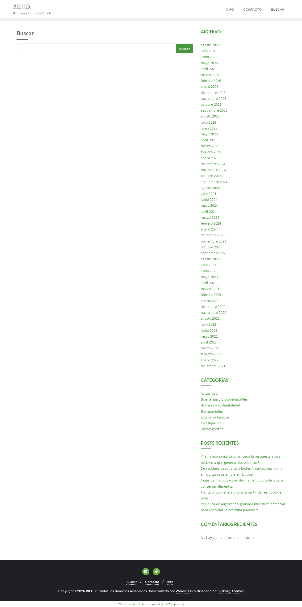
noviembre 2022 (213, 312)
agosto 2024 (210, 187)
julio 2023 (208, 265)
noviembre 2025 (213, 98)
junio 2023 (209, 271)
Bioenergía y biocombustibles (224, 399)
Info (170, 582)
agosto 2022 (210, 318)
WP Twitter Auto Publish (133, 604)
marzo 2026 (210, 74)
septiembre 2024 (214, 182)
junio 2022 (209, 330)
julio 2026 (208, 51)
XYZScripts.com (175, 604)
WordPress (184, 591)
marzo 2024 (210, 217)
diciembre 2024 (213, 164)
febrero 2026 (211, 80)
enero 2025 (209, 158)
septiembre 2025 (214, 110)
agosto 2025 (210, 116)
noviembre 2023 (213, 241)
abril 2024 (209, 211)
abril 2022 (209, 342)
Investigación (211, 423)
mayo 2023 (209, 277)
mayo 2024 (209, 205)
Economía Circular (215, 417)
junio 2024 (209, 199)
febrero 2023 (211, 294)
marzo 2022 (210, 348)
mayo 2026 (209, 63)
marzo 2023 (210, 288)
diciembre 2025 (213, 92)
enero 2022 (209, 360)
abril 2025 (209, 140)
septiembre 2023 (214, 253)
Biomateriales (211, 411)
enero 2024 (209, 229)
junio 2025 (209, 128)
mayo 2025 (209, 134)
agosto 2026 (210, 45)
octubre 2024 (211, 175)
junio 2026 (209, 56)
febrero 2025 (211, 152)
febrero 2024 (211, 223)
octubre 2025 (211, 104)
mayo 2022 (209, 336)
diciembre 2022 (213, 306)
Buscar (184, 49)
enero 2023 (209, 300)
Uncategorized (212, 429)
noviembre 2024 (213, 169)
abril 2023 (209, 282)
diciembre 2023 (213, 235)
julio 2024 (208, 193)
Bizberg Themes (231, 591)
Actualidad (209, 393)
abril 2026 (209, 69)
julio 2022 (208, 324)
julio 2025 (208, 122)
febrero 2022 (211, 354)
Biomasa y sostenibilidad (220, 405)
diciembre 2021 (213, 366)
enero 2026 (209, 86)
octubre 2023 (211, 247)
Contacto (152, 582)
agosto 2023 (210, 259)
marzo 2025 (210, 146)
